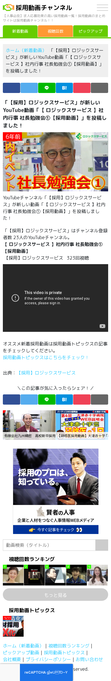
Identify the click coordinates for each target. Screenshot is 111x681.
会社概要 (12, 659)
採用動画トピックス (64, 652)
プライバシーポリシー (48, 659)
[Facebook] (11, 88)
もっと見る (55, 595)
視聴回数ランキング (68, 646)
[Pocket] (82, 88)
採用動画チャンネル (44, 7)
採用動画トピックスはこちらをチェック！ (47, 357)
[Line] (47, 88)
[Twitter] (29, 88)
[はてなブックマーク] (64, 88)
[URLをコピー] (99, 88)
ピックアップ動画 (21, 652)
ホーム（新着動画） (26, 50)
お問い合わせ (89, 659)
